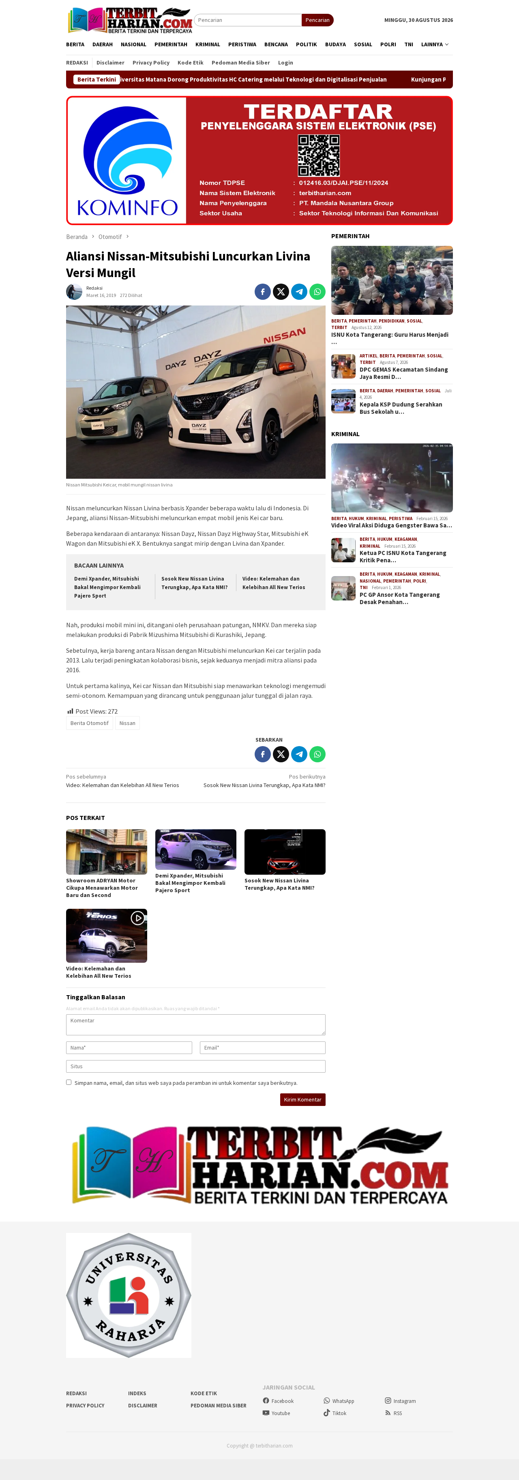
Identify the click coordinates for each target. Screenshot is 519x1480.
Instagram (405, 1401)
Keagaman (406, 539)
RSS (398, 1413)
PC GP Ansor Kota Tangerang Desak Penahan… (400, 598)
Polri (419, 581)
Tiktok (339, 1413)
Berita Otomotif (90, 723)
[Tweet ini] (281, 292)
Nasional (370, 581)
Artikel (368, 356)
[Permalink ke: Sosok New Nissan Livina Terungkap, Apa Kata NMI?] (285, 852)
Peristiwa (400, 518)
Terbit (339, 327)
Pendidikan (392, 321)
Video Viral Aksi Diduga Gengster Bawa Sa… (391, 525)
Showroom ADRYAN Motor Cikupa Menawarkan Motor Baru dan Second (102, 888)
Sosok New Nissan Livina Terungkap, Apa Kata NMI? (265, 781)
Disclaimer (142, 1405)
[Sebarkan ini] (263, 292)
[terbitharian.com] (130, 19)
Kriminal (376, 518)
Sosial (414, 321)
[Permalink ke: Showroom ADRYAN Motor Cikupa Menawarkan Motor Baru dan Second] (106, 852)
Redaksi (76, 1393)
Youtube (281, 1413)
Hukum (356, 518)
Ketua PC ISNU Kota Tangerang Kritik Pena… (403, 556)
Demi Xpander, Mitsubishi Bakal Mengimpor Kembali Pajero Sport (107, 587)
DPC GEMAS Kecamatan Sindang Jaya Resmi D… (404, 373)
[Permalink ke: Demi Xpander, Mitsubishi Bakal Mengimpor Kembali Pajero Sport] (195, 849)
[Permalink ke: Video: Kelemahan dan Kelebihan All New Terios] (106, 936)
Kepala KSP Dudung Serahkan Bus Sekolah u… (401, 408)
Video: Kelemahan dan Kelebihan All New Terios (122, 781)
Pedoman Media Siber (219, 1405)
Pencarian (318, 20)
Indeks (137, 1393)
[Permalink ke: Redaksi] (74, 291)
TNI (364, 587)
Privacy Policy (85, 1405)
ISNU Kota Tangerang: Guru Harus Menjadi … (389, 338)
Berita (339, 321)
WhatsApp (343, 1401)
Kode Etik (204, 1393)
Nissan (127, 723)
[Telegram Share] (299, 292)
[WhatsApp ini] (317, 292)
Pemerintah (363, 321)
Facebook (283, 1401)
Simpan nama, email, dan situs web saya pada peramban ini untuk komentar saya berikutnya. (186, 1082)
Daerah (385, 391)
